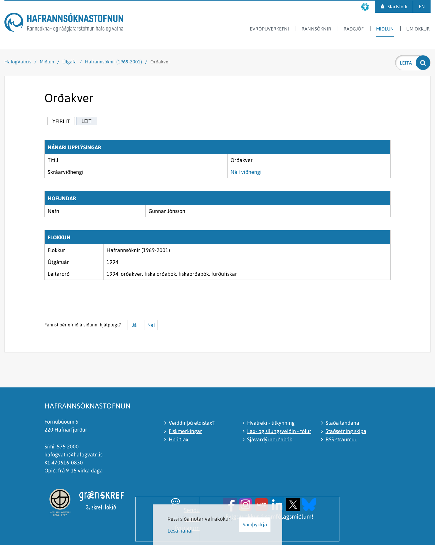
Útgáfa (69, 61)
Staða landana (342, 423)
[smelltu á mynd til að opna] (230, 504)
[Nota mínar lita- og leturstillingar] (365, 7)
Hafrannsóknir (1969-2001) (113, 61)
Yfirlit (61, 121)
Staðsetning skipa (346, 431)
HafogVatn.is (17, 61)
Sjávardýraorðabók (269, 439)
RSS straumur (341, 439)
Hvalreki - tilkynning (271, 423)
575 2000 (68, 446)
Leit (86, 121)
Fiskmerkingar (185, 431)
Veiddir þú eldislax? (192, 423)
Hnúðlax (178, 439)
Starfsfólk (397, 6)
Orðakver (160, 61)
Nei (151, 325)
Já (134, 325)
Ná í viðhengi (246, 172)
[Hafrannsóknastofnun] (63, 23)
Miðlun (47, 61)
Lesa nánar (180, 531)
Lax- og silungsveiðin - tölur (279, 431)
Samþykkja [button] (255, 525)
